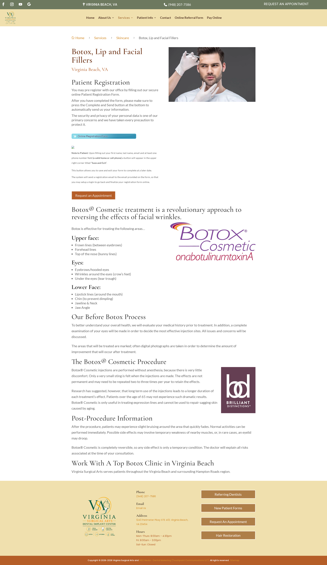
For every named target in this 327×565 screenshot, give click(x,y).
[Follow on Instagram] (12, 4)
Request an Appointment (93, 195)
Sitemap (234, 560)
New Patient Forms (228, 508)
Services (124, 17)
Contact (165, 17)
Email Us (141, 508)
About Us (104, 17)
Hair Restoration (228, 535)
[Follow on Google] (29, 4)
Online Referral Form (189, 17)
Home (90, 17)
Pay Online (214, 17)
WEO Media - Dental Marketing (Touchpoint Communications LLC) (174, 560)
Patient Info (145, 17)
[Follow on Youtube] (20, 4)
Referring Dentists (228, 494)
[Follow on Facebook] (3, 4)
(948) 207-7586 (146, 496)
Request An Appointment (286, 4)
